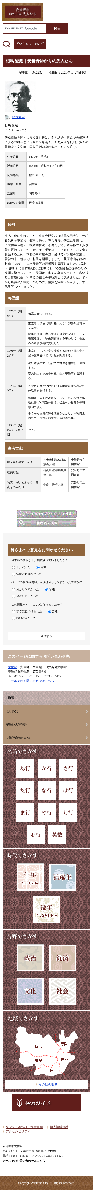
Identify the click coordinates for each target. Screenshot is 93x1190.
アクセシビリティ (18, 1131)
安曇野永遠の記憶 (18, 738)
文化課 (12, 667)
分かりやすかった (27, 589)
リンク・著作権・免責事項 (24, 1127)
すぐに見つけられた (29, 611)
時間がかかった (26, 617)
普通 (43, 567)
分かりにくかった (27, 595)
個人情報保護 (59, 1127)
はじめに (12, 711)
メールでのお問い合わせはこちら (31, 681)
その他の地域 (48, 1084)
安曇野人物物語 (16, 724)
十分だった (23, 567)
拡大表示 (18, 117)
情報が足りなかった (29, 573)
